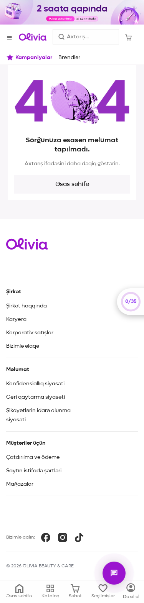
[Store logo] (33, 37)
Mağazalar (19, 484)
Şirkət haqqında (26, 306)
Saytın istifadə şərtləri (33, 470)
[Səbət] (128, 36)
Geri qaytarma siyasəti (35, 397)
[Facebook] (45, 537)
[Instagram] (62, 537)
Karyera (16, 319)
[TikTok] (79, 537)
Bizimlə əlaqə (22, 346)
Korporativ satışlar (29, 332)
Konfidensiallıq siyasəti (35, 383)
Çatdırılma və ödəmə (33, 457)
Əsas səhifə (72, 184)
